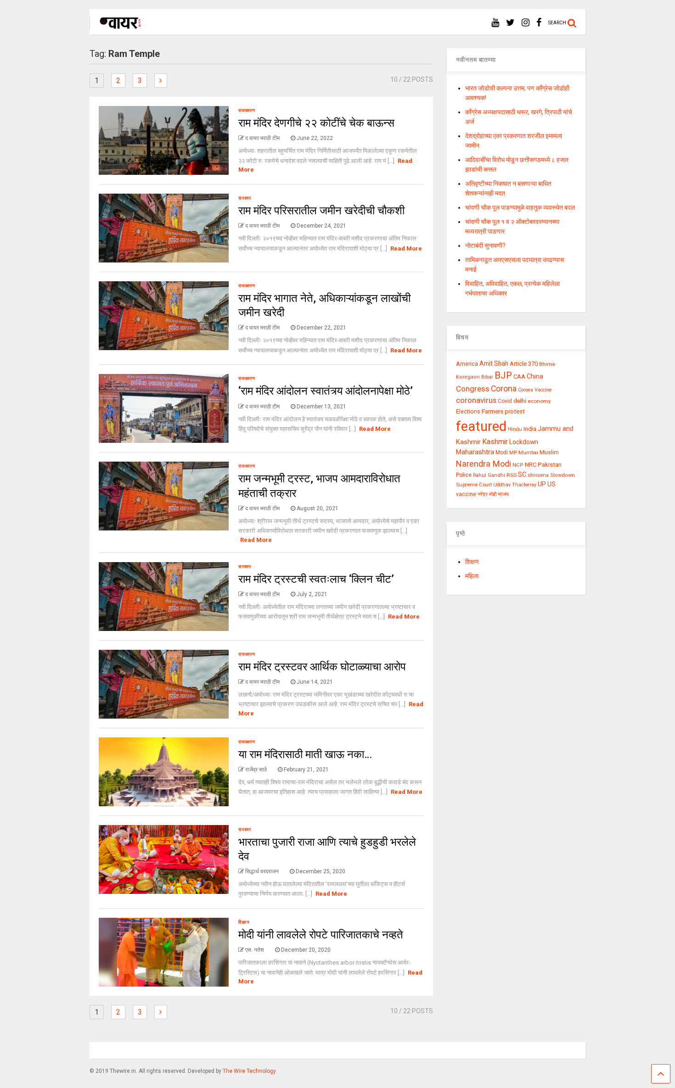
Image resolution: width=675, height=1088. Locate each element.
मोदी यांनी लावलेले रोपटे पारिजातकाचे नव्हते (320, 934)
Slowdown (562, 475)
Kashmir (495, 441)
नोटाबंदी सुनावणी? (485, 245)
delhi (519, 400)
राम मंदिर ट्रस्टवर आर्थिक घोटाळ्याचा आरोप (322, 666)
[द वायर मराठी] (116, 26)
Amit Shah (493, 363)
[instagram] (525, 22)
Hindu (515, 429)
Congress (472, 388)
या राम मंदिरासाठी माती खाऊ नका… (305, 754)
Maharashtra (475, 452)
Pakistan (550, 464)
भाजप (503, 494)
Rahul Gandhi (489, 475)
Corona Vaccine (535, 390)
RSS (511, 475)
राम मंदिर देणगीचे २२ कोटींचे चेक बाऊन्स (316, 123)
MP (513, 452)
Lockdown (523, 442)
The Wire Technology (249, 1071)
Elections (468, 411)
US (551, 484)
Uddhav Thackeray (514, 485)
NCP (517, 465)
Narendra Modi (483, 464)
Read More (406, 248)
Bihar (487, 377)
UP (542, 484)
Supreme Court (474, 484)
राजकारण (246, 110)
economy (539, 401)
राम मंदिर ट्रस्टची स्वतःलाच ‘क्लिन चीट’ (316, 579)
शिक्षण (472, 561)
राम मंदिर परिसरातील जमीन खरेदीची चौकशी (321, 210)
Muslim (549, 452)
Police (464, 475)
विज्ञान (244, 922)
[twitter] (510, 22)
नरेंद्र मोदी (487, 494)
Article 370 (524, 363)
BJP (503, 375)
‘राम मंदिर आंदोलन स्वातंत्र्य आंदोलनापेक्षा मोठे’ (325, 391)
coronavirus (476, 400)
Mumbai (528, 453)
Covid (505, 401)
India (529, 428)
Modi (501, 452)
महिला (471, 576)
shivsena (538, 475)
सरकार (244, 198)
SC (522, 474)
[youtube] (495, 22)
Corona (504, 388)
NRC (530, 464)
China (535, 376)
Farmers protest (503, 411)
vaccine (466, 494)
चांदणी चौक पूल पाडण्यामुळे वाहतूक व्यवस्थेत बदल (520, 207)
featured (481, 426)
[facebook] (538, 22)
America (467, 363)
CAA (519, 376)
